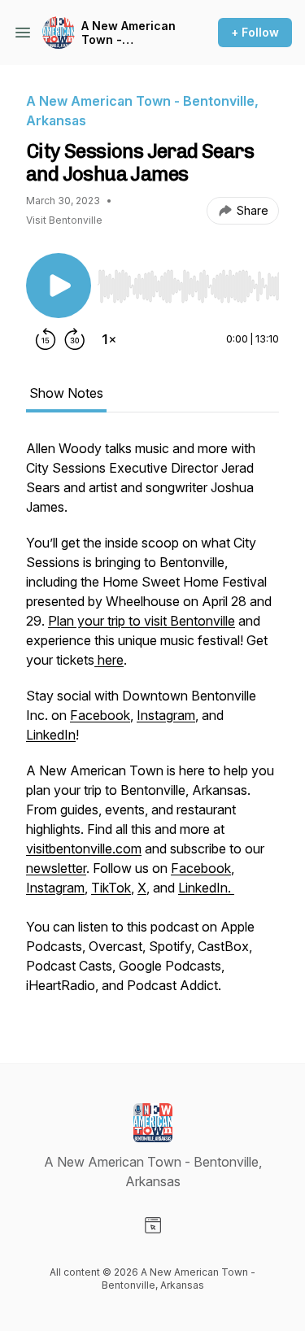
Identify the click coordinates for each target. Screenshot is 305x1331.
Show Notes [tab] (66, 393)
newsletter (56, 868)
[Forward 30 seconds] (74, 339)
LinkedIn (51, 735)
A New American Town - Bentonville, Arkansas (128, 33)
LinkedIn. (206, 887)
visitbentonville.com (84, 848)
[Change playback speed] (109, 339)
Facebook (100, 715)
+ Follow (255, 32)
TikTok (111, 887)
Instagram (166, 715)
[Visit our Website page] (153, 1225)
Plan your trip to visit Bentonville (141, 621)
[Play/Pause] (58, 285)
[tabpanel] (152, 725)
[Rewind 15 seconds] (45, 339)
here (109, 660)
